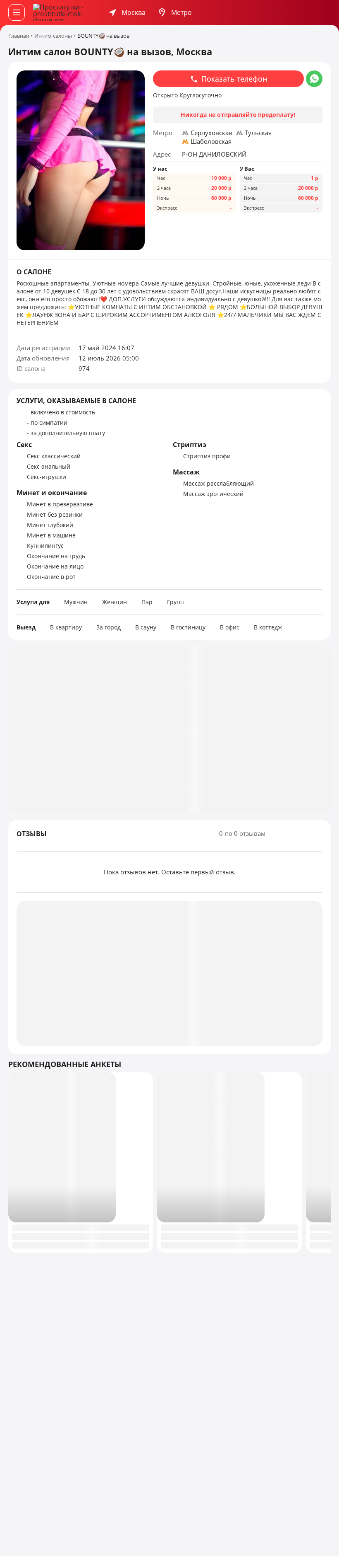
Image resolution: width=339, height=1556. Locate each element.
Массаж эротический (213, 494)
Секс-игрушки (46, 477)
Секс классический (54, 456)
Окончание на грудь (56, 556)
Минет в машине (51, 535)
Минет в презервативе (60, 504)
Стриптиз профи (207, 456)
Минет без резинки (55, 514)
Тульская (258, 132)
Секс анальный (48, 466)
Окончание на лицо (55, 566)
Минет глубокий (50, 525)
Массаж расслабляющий (218, 483)
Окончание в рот (51, 577)
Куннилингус (45, 545)
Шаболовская (211, 141)
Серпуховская (211, 132)
